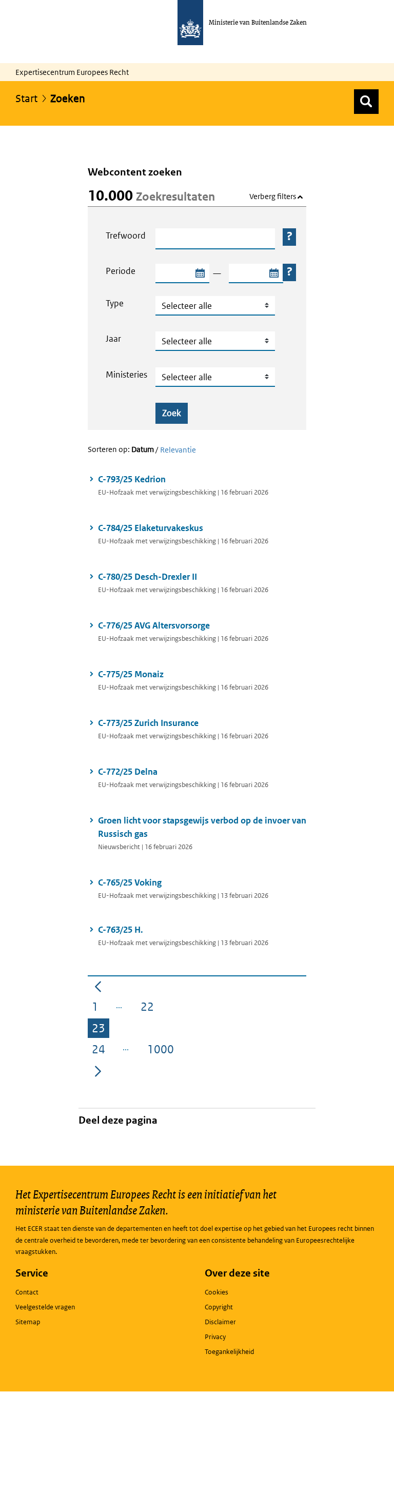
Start (26, 98)
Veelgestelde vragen (45, 1307)
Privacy (215, 1336)
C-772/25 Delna (127, 771)
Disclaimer (220, 1322)
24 (100, 1051)
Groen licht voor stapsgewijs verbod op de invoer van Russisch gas (202, 827)
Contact (26, 1292)
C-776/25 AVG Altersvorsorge (154, 625)
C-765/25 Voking (130, 882)
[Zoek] (366, 101)
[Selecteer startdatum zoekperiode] (199, 273)
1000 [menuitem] (162, 1051)
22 (149, 1008)
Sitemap (27, 1322)
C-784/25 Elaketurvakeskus (150, 528)
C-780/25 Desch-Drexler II (148, 576)
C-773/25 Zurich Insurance (149, 723)
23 (100, 1030)
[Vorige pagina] (98, 986)
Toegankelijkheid (229, 1351)
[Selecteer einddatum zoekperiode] (273, 273)
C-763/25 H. (122, 929)
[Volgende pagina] (98, 1070)
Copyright (219, 1307)
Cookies (216, 1292)
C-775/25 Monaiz (131, 674)
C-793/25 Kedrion (133, 479)
